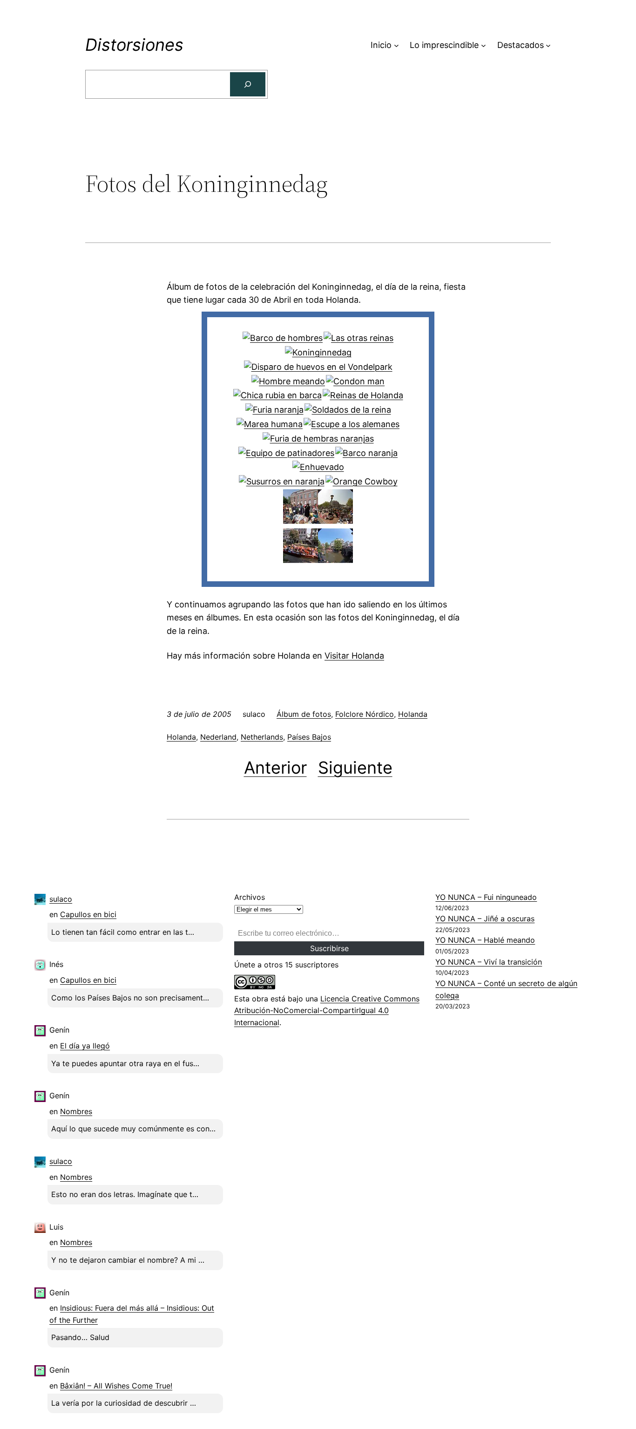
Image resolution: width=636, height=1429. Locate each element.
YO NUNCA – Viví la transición (488, 961)
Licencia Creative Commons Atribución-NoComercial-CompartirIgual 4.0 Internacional (326, 1010)
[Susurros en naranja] (281, 481)
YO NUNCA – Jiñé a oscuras (485, 918)
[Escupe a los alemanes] (351, 424)
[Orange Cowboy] (361, 481)
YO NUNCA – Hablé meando (485, 940)
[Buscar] (247, 84)
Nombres (76, 1111)
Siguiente (355, 767)
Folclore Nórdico (364, 714)
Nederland (218, 737)
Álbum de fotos (304, 714)
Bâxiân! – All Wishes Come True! (116, 1385)
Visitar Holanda (354, 655)
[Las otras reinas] (358, 338)
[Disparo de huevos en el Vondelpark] (318, 367)
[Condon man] (355, 381)
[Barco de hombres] (282, 338)
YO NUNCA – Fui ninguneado (486, 897)
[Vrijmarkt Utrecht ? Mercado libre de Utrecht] (335, 521)
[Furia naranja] (274, 410)
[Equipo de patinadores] (286, 453)
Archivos (249, 897)
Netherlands (262, 737)
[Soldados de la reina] (348, 410)
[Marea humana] (269, 424)
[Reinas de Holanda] (363, 395)
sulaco (60, 899)
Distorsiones (134, 44)
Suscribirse (329, 948)
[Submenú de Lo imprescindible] (483, 45)
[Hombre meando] (288, 381)
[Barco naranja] (366, 453)
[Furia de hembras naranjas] (318, 438)
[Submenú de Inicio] (396, 45)
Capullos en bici (88, 914)
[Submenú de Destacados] (548, 45)
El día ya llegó (85, 1045)
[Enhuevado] (318, 467)
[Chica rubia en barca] (277, 395)
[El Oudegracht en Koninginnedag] (335, 560)
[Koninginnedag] (318, 352)
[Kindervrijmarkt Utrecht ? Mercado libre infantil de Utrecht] (300, 521)
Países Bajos (309, 737)
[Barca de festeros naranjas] (300, 560)
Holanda (412, 714)
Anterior (275, 767)
